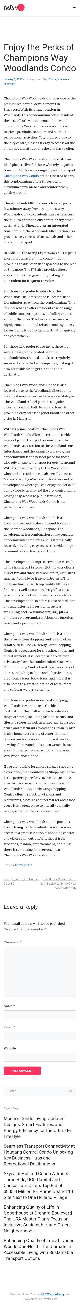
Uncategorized (23, 865)
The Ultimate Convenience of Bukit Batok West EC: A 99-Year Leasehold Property (58, 884)
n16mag (52, 79)
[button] (74, 8)
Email (9, 1027)
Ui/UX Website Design (52, 1294)
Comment (12, 942)
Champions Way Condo (21, 175)
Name (9, 1006)
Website (10, 1048)
